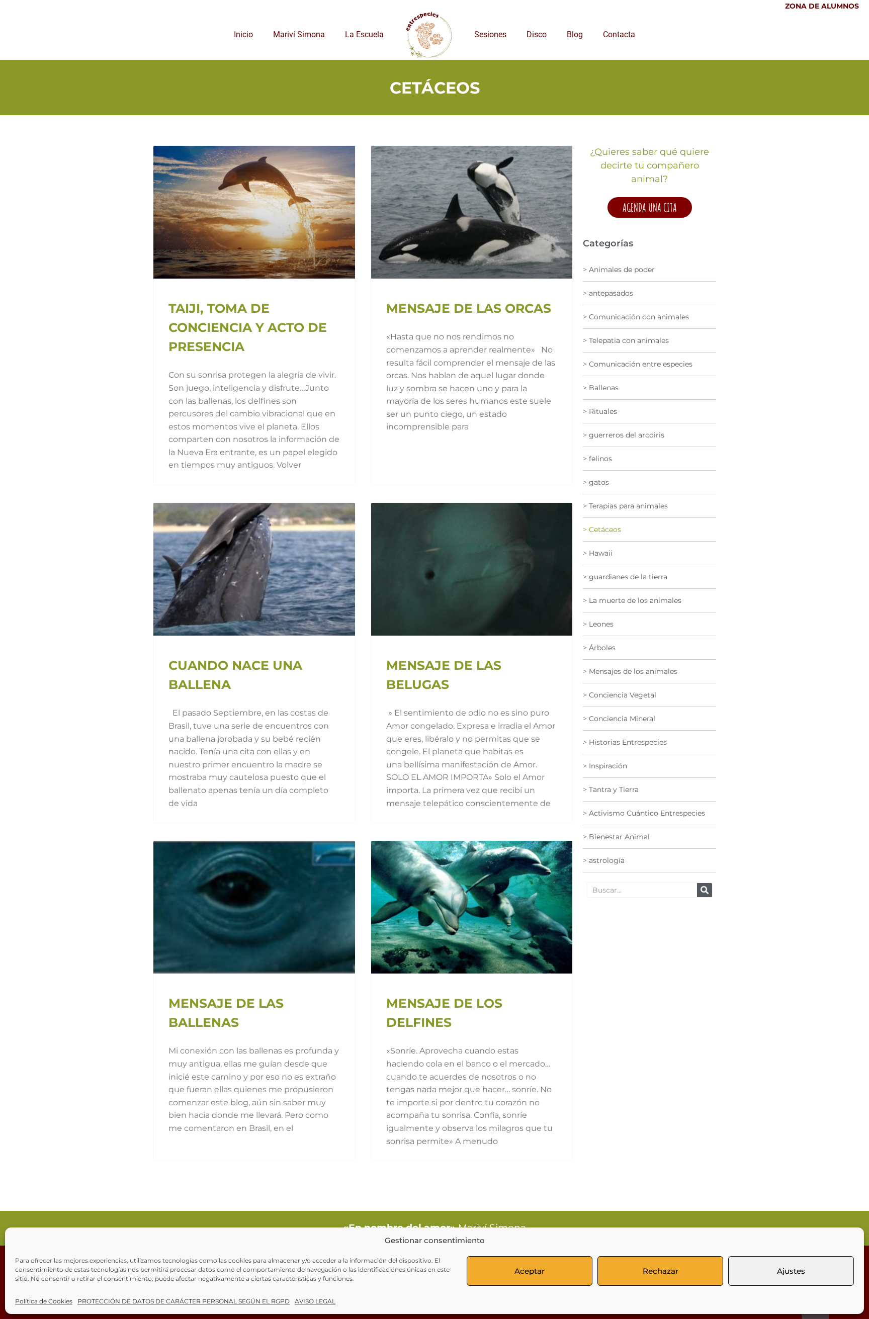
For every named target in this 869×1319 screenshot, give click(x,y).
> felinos (597, 458)
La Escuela (364, 34)
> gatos (596, 482)
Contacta (619, 34)
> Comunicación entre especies (637, 364)
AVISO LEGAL (315, 1301)
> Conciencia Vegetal (619, 694)
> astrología (604, 860)
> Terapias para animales (625, 505)
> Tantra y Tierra (611, 789)
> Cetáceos (602, 529)
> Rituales (600, 411)
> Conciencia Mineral (619, 718)
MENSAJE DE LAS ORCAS (468, 308)
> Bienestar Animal (616, 836)
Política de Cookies (43, 1301)
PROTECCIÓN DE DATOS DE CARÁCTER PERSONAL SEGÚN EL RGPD (183, 1301)
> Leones (598, 624)
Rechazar (660, 1271)
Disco (537, 34)
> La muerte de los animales (632, 600)
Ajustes (791, 1271)
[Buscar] (704, 890)
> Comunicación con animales (636, 316)
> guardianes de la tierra (625, 576)
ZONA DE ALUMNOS (822, 6)
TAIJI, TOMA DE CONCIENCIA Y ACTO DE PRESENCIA (247, 327)
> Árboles (599, 647)
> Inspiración (605, 765)
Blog (575, 34)
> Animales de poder (619, 269)
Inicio (243, 34)
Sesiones (490, 34)
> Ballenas (601, 387)
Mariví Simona (299, 34)
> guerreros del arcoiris (623, 434)
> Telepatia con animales (626, 340)
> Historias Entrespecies (625, 742)
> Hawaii (598, 553)
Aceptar (529, 1271)
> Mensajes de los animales (630, 671)
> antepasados (608, 293)
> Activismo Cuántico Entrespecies (644, 813)
